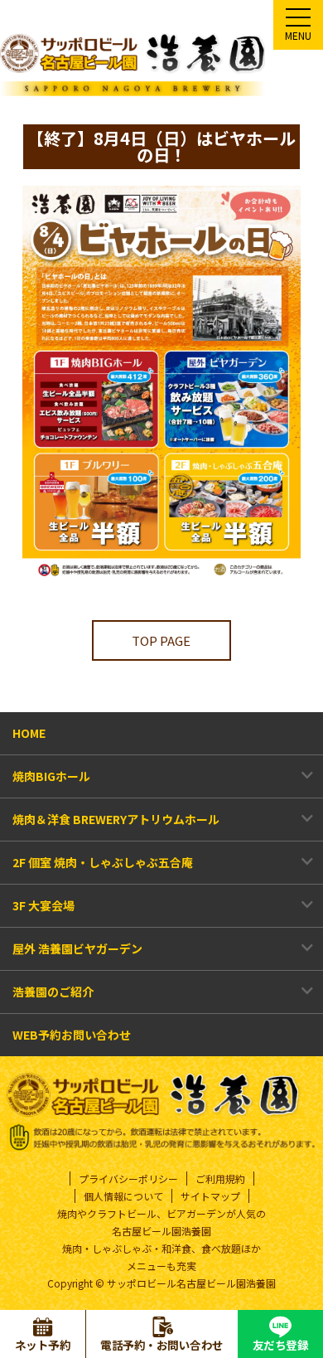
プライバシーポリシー (128, 1178)
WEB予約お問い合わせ (71, 1034)
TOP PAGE (161, 640)
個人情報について (123, 1196)
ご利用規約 (220, 1178)
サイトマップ (210, 1196)
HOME (29, 733)
